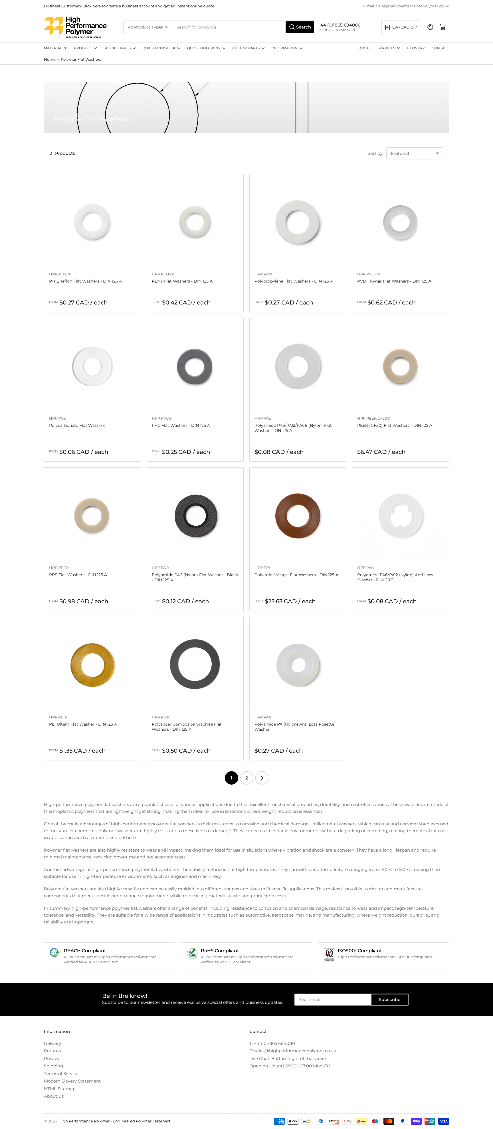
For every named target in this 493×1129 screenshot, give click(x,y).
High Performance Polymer (84, 1121)
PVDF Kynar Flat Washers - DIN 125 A (394, 281)
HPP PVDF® (368, 274)
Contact (440, 48)
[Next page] (262, 778)
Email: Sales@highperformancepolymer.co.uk (406, 6)
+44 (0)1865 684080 (339, 25)
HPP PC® (57, 418)
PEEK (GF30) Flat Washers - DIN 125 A (394, 425)
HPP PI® (262, 567)
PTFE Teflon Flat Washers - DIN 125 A (85, 281)
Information (284, 48)
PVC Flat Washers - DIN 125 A (181, 425)
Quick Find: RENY (204, 48)
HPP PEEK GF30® (373, 418)
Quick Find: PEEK (158, 48)
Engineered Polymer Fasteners (141, 1121)
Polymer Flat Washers (81, 59)
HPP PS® (160, 717)
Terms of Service (61, 1073)
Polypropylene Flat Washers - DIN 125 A (293, 281)
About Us (54, 1096)
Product (83, 48)
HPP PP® (263, 274)
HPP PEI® (58, 717)
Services (386, 48)
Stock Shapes (117, 48)
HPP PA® (263, 418)
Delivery (416, 48)
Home (50, 59)
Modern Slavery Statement (72, 1081)
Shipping (53, 1066)
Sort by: (375, 153)
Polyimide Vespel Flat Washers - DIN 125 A (296, 574)
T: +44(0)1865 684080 (272, 1043)
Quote (364, 48)
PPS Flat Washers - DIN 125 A (78, 574)
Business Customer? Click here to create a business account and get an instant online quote (129, 6)
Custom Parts (246, 48)
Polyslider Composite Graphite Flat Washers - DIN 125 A (187, 727)
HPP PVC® (162, 418)
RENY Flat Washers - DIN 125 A (182, 281)
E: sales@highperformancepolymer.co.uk (292, 1050)
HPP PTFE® (60, 274)
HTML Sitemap (60, 1088)
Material (53, 48)
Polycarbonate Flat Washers (77, 425)
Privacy (51, 1058)
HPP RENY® (163, 274)
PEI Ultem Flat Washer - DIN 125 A (83, 724)
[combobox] (243, 27)
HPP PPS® (59, 567)
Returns (52, 1050)
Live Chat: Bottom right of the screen (288, 1058)
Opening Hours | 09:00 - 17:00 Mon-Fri (289, 1066)
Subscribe (389, 999)
